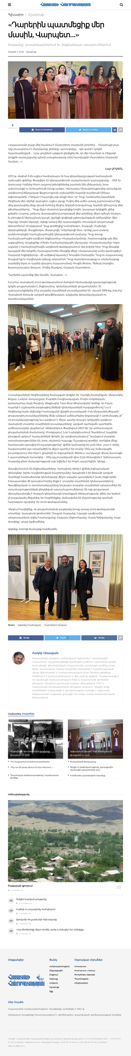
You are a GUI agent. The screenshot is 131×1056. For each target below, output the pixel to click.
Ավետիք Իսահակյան (29, 625)
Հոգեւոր (53, 983)
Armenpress (80, 966)
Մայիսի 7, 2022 (16, 52)
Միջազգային (56, 970)
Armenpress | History (84, 970)
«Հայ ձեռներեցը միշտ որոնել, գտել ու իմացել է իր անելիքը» (50, 929)
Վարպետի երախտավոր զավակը (30, 751)
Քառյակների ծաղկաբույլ (83, 761)
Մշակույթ (36, 14)
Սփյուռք (53, 979)
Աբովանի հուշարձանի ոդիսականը (36, 919)
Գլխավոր (16, 14)
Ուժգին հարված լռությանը (31, 899)
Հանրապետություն (59, 966)
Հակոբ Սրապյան (45, 653)
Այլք (51, 991)
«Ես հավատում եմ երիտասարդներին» (30, 761)
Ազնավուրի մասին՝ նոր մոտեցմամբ (91, 751)
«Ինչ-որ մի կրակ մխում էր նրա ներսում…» (31, 767)
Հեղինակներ (81, 983)
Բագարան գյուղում (20, 885)
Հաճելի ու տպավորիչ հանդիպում (35, 909)
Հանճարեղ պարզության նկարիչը (87, 775)
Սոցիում (53, 975)
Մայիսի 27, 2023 (21, 755)
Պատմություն (81, 979)
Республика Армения (84, 975)
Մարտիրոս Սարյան (56, 625)
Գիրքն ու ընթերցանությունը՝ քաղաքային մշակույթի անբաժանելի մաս (91, 768)
